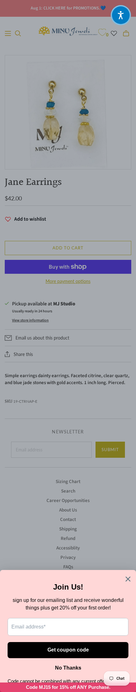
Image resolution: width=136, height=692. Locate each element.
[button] (121, 15)
